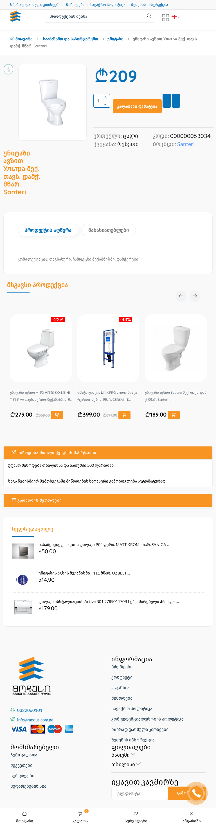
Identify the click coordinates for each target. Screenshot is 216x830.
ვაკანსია (120, 687)
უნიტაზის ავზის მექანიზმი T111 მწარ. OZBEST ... (84, 573)
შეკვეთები (21, 765)
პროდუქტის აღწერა (48, 230)
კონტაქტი (121, 677)
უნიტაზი (115, 38)
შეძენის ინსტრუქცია (149, 4)
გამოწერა (187, 793)
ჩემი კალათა (23, 754)
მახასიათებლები (108, 230)
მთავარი (24, 38)
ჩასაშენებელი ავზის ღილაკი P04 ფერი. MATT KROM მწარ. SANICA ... (104, 544)
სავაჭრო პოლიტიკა (107, 4)
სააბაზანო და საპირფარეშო (70, 38)
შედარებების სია (28, 786)
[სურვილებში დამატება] (167, 101)
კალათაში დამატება (137, 106)
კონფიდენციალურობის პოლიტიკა (147, 718)
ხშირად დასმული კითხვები (35, 4)
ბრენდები (121, 666)
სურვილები (22, 775)
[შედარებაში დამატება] (176, 101)
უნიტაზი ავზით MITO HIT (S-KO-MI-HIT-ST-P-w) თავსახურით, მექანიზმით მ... (41, 399)
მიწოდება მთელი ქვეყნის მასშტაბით (56, 452)
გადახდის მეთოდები (39, 500)
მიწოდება (75, 4)
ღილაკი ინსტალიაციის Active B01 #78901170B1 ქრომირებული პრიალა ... (109, 601)
